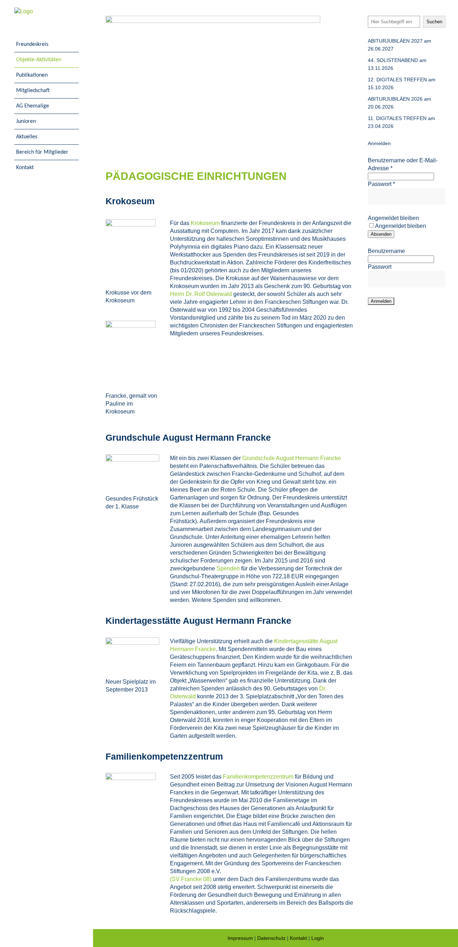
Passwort (381, 184)
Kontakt (25, 168)
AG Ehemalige (32, 106)
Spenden (228, 568)
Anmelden (379, 143)
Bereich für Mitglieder (42, 152)
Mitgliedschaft (33, 91)
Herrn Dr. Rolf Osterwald (201, 294)
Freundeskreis (32, 44)
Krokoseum (205, 223)
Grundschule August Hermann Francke (291, 458)
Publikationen (32, 75)
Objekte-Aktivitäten (38, 60)
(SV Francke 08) (190, 879)
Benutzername (386, 251)
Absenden (381, 234)
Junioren (26, 121)
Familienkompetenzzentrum (258, 777)
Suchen (434, 21)
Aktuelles (26, 137)
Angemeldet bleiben (393, 218)
